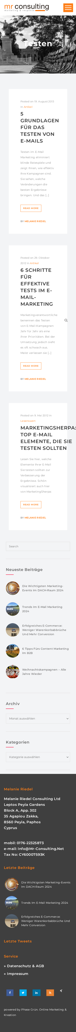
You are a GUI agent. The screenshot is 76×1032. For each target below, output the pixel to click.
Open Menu (68, 7)
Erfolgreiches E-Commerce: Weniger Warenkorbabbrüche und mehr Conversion (44, 630)
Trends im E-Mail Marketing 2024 (44, 902)
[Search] (66, 320)
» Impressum (16, 974)
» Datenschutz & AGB (24, 966)
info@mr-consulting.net (41, 849)
